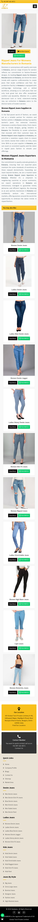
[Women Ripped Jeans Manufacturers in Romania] (19, 493)
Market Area (9, 782)
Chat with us (20, 56)
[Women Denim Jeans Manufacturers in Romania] (19, 227)
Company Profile (11, 768)
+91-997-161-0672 (9, 2)
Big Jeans (8, 883)
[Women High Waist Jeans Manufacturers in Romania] (19, 581)
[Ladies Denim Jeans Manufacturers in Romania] (19, 271)
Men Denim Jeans (11, 794)
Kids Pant (8, 871)
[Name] (35, 6)
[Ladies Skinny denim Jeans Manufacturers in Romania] (19, 404)
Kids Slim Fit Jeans (11, 868)
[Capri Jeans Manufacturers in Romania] (19, 625)
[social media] (14, 912)
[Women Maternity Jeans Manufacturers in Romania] (19, 670)
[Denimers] (5, 6)
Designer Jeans (10, 894)
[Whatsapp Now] (2, 915)
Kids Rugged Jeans (11, 864)
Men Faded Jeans (11, 808)
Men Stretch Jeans (11, 805)
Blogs (7, 771)
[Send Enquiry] (19, 30)
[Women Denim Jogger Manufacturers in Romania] (19, 360)
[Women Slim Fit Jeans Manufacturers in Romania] (19, 448)
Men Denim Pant (10, 812)
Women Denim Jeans (12, 824)
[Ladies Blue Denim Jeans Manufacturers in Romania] (19, 316)
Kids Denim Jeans (11, 853)
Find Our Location (19, 725)
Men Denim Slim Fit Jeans (14, 797)
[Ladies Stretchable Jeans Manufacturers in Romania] (19, 537)
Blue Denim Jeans (11, 801)
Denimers (14, 909)
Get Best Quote (24, 51)
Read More (12, 250)
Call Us (12, 51)
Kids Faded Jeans (11, 857)
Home (7, 764)
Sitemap (8, 779)
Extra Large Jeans (11, 887)
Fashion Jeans (10, 897)
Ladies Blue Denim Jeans (13, 831)
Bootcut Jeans (10, 890)
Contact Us (19, 748)
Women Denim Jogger (12, 834)
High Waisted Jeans (11, 901)
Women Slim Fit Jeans (12, 842)
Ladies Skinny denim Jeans (14, 838)
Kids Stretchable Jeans (13, 860)
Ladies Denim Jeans (12, 827)
